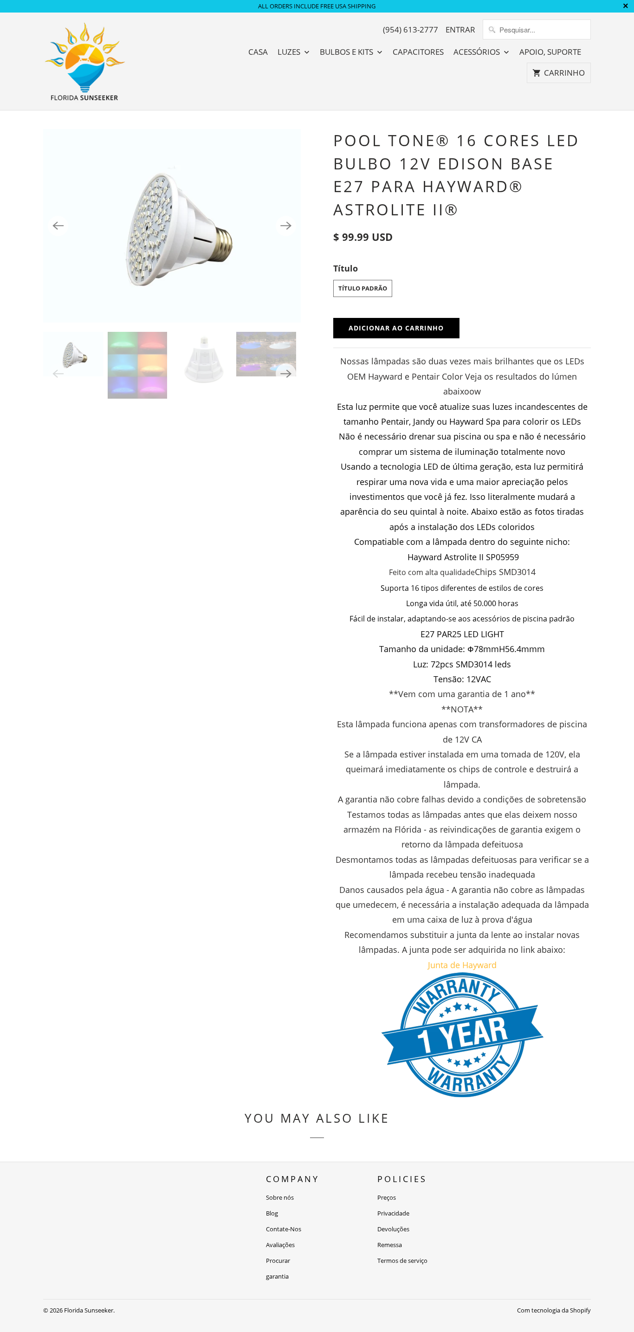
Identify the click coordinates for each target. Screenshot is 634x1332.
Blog (272, 1213)
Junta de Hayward (462, 964)
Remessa (389, 1245)
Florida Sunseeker (88, 1310)
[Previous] (58, 226)
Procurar (278, 1260)
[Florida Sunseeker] (85, 61)
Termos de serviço (402, 1260)
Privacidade (393, 1213)
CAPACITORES (418, 52)
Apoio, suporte (550, 52)
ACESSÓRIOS (477, 52)
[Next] (286, 226)
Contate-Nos (283, 1229)
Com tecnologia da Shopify (554, 1310)
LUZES (290, 52)
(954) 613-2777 (410, 30)
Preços (386, 1197)
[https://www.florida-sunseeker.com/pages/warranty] (462, 1093)
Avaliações (280, 1245)
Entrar (460, 30)
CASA (258, 52)
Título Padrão (362, 288)
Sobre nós (280, 1197)
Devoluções (393, 1229)
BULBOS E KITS (347, 52)
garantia (277, 1276)
